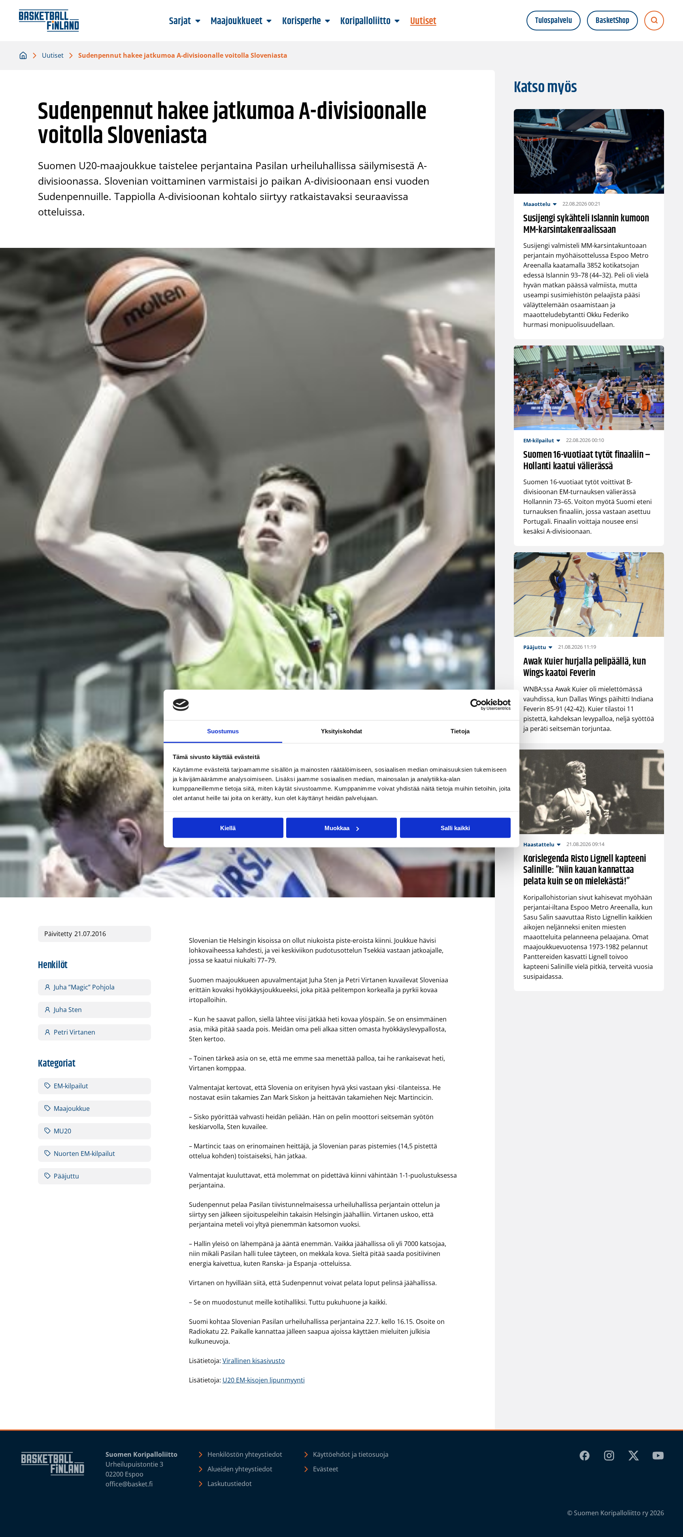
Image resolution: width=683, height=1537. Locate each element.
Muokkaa (337, 828)
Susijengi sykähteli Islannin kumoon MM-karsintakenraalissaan (586, 224)
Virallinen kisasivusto (254, 1360)
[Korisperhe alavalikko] (327, 21)
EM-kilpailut (71, 1086)
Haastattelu (539, 844)
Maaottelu (537, 204)
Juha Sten (68, 1009)
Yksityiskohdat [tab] (341, 730)
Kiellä (228, 828)
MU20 (62, 1131)
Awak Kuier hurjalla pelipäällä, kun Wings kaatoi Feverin (584, 667)
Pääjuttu (66, 1176)
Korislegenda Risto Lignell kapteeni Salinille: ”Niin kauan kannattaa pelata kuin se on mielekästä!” (584, 870)
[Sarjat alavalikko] (197, 21)
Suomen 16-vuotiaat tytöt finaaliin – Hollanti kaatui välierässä (587, 460)
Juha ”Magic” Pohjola (84, 987)
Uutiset (53, 55)
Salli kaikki (455, 828)
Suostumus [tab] (223, 730)
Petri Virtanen (74, 1032)
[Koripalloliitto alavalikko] (397, 21)
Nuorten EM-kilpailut (84, 1153)
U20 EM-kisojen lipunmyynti (264, 1380)
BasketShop (612, 21)
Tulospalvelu (553, 21)
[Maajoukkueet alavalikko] (269, 21)
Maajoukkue (72, 1108)
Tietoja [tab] (460, 730)
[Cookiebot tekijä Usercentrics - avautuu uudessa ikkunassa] (476, 705)
